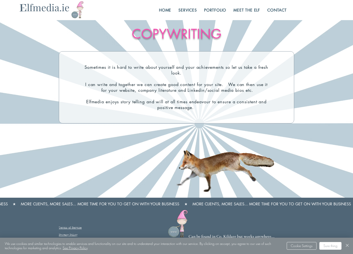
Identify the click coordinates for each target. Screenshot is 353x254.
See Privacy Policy (75, 248)
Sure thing (330, 245)
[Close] (347, 246)
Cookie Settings (301, 245)
